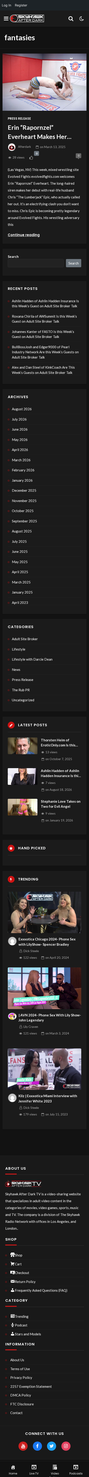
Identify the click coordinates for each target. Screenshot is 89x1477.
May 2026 (20, 439)
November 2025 (24, 501)
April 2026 (20, 450)
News (16, 669)
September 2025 (24, 521)
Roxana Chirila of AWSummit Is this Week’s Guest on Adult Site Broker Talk (44, 319)
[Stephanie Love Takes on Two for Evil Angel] (22, 807)
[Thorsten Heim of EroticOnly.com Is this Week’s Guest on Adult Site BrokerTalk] (22, 745)
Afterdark (24, 147)
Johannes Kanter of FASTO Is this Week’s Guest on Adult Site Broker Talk (43, 334)
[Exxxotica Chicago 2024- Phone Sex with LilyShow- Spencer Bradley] (44, 912)
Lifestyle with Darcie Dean (32, 659)
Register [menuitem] (21, 5)
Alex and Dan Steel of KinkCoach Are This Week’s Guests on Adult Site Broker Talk (43, 370)
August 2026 (22, 409)
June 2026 (20, 429)
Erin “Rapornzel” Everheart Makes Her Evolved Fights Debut (37, 132)
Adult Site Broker (25, 639)
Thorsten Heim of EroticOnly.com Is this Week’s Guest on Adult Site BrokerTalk (59, 743)
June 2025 (20, 551)
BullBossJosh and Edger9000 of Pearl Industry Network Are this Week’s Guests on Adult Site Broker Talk (45, 352)
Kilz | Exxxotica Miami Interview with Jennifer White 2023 (47, 1098)
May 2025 (20, 562)
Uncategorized (23, 700)
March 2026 (21, 460)
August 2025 (22, 531)
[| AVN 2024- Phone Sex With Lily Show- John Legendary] (44, 988)
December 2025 (24, 490)
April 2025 (20, 572)
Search (13, 256)
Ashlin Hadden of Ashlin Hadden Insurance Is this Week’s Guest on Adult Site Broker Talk (45, 303)
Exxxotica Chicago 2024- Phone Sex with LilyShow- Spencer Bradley (47, 941)
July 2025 (19, 541)
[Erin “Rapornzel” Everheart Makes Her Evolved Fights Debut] (44, 82)
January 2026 (22, 480)
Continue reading (24, 234)
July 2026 (19, 419)
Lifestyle (18, 649)
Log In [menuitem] (6, 5)
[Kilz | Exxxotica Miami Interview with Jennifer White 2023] (44, 1069)
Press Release (19, 118)
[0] (31, 157)
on (52, 147)
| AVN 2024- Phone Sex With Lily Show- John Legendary (49, 1017)
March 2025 (21, 582)
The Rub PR (21, 690)
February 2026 (23, 470)
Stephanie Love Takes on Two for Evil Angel (61, 804)
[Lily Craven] (12, 1016)
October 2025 (23, 511)
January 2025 (22, 592)
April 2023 (20, 602)
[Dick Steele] (12, 941)
